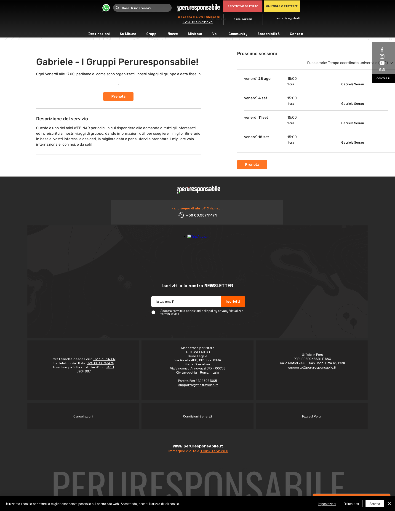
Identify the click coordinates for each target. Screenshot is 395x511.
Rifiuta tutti (351, 503)
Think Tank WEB (214, 451)
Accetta (374, 503)
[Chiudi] (389, 503)
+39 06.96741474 (201, 215)
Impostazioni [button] (327, 503)
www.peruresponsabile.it (198, 446)
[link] (118, 96)
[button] (238, 34)
